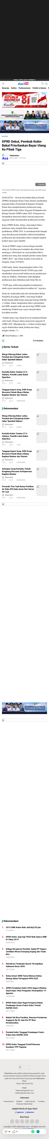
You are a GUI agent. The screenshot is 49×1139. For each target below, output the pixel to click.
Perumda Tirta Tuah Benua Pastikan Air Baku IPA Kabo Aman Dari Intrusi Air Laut (18, 489)
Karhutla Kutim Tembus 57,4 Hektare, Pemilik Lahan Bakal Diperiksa (15, 375)
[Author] (5, 157)
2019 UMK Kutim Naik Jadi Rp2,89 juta (23, 927)
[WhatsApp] (32, 1131)
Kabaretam (14, 155)
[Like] (5, 1131)
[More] (33, 365)
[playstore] (29, 1112)
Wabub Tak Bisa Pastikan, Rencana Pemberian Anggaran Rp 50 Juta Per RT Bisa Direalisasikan (26, 1020)
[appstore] (19, 1112)
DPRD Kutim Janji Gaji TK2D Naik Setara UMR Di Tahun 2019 (26, 938)
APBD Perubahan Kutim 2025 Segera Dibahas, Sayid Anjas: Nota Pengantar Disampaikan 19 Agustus (26, 991)
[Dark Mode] (46, 83)
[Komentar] (13, 1131)
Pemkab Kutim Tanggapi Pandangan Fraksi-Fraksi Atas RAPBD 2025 (25, 1033)
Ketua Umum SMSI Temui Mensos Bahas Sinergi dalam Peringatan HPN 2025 (24, 977)
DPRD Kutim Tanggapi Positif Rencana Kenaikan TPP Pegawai (23, 1045)
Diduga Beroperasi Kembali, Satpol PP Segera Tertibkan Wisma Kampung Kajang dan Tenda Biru (26, 952)
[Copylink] (38, 1131)
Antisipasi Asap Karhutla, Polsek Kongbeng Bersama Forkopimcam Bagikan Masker (17, 471)
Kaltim (5, 136)
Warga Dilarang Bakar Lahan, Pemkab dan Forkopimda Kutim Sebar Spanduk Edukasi (15, 357)
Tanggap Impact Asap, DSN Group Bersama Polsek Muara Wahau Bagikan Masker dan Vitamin (17, 392)
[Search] (42, 83)
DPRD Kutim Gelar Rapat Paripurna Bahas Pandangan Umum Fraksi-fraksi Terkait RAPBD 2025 (24, 1005)
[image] (42, 358)
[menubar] (3, 83)
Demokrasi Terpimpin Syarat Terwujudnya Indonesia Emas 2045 (24, 965)
